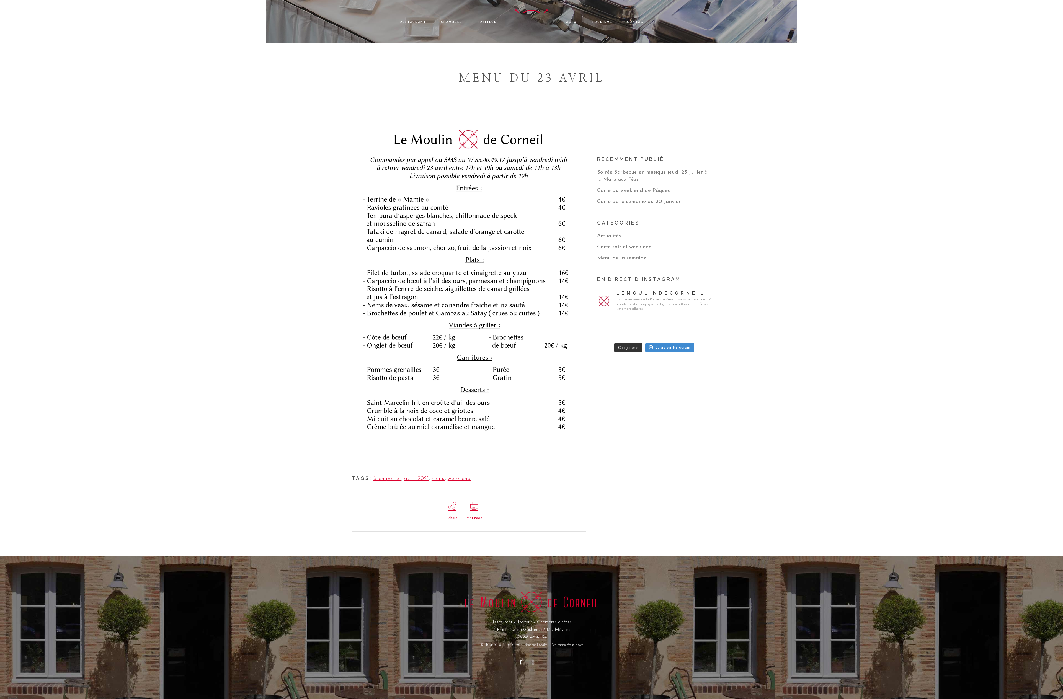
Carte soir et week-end (624, 247)
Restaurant (501, 622)
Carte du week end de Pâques (633, 190)
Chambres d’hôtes (554, 622)
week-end (459, 478)
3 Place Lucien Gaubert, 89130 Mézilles (531, 629)
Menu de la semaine (621, 258)
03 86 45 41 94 (532, 637)
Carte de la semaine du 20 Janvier (639, 201)
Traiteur (524, 622)
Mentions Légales (535, 645)
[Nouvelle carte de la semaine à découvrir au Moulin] (654, 328)
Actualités (609, 236)
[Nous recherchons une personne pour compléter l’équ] (615, 328)
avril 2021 (416, 478)
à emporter (387, 478)
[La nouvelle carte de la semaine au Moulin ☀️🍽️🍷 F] (693, 328)
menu (438, 478)
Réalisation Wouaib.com (567, 645)
